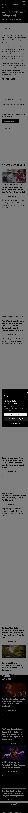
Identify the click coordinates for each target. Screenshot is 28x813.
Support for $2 (15, 414)
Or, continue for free (16, 423)
